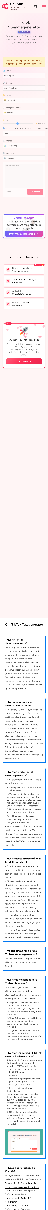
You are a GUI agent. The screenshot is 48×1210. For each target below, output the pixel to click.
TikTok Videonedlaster (16, 1194)
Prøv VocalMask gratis (22, 233)
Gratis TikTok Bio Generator (20, 304)
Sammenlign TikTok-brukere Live (21, 1183)
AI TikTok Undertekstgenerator (22, 292)
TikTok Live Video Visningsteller (20, 1190)
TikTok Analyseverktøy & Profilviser (24, 281)
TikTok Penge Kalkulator (17, 1205)
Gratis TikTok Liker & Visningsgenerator (22, 269)
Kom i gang (22, 361)
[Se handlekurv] (35, 6)
